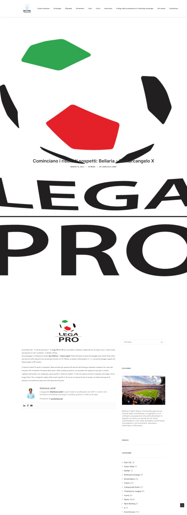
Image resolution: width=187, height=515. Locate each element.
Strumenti (80, 8)
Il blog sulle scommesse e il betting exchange (134, 8)
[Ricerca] (143, 342)
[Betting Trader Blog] (27, 8)
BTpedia (68, 8)
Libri (90, 8)
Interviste (108, 8)
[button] (162, 342)
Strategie (57, 8)
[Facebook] (28, 405)
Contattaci (173, 8)
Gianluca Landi (109, 167)
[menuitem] (44, 8)
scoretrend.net (57, 399)
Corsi (98, 8)
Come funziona (44, 8)
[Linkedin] (24, 405)
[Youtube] (31, 405)
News (92, 167)
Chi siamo (161, 8)
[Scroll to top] (182, 505)
